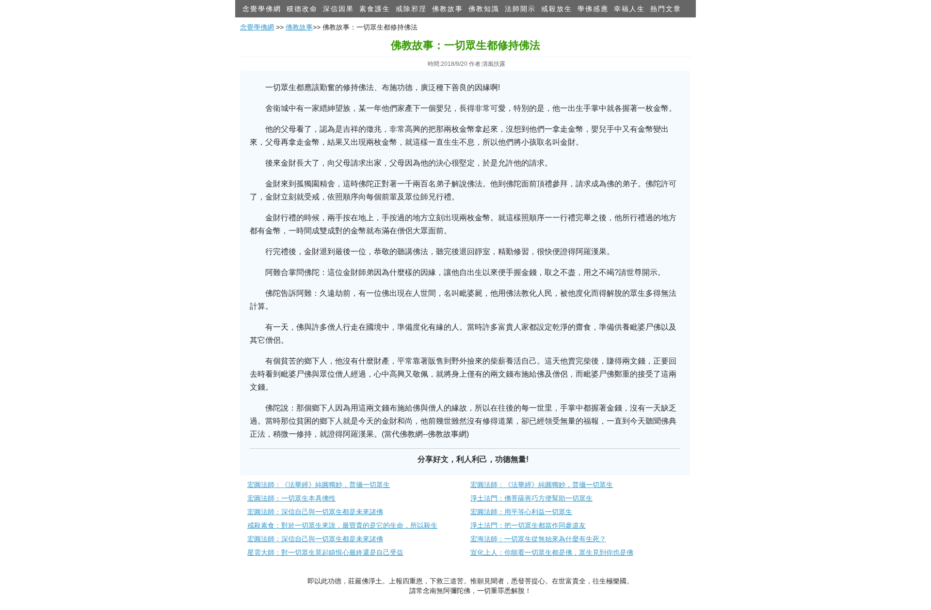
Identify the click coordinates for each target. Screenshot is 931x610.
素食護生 (374, 9)
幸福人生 (629, 9)
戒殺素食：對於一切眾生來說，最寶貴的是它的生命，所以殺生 (342, 525)
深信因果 (338, 9)
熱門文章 (665, 9)
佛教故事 (447, 9)
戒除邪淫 (411, 9)
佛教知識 (483, 9)
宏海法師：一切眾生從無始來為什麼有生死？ (538, 539)
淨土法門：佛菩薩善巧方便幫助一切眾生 (531, 498)
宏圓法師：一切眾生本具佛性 (291, 498)
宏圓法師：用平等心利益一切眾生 (521, 512)
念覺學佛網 (261, 9)
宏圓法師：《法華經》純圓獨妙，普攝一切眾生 (318, 484)
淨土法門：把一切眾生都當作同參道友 (528, 525)
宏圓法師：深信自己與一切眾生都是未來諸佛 (315, 512)
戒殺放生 (556, 9)
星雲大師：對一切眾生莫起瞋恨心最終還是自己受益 (325, 552)
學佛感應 (593, 9)
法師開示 (520, 9)
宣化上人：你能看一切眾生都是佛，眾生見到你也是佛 (551, 552)
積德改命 (302, 9)
